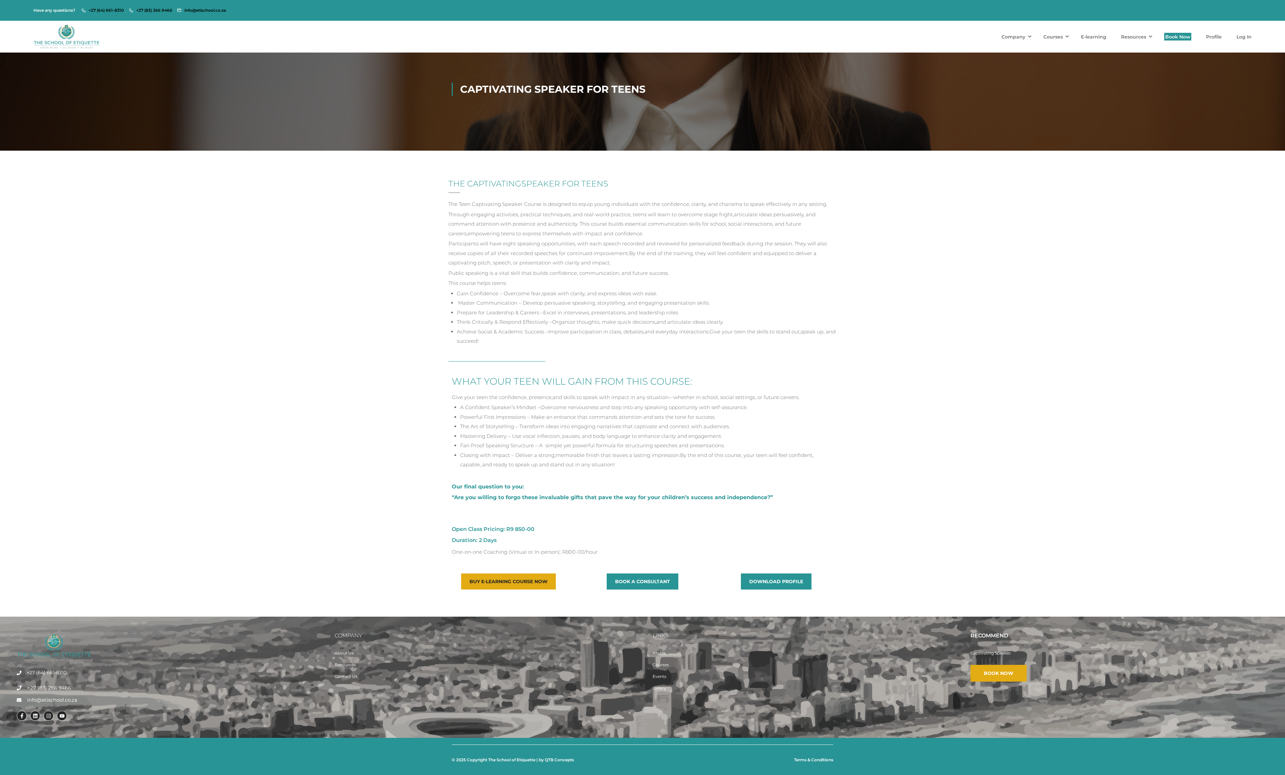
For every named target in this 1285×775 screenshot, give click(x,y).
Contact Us (346, 676)
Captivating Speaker (990, 652)
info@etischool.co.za (205, 10)
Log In (1244, 37)
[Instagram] (49, 716)
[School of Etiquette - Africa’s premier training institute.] (66, 36)
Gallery (659, 688)
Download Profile (776, 581)
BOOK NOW (998, 673)
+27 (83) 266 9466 (154, 10)
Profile (1214, 37)
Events (659, 676)
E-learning (1093, 37)
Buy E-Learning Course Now (508, 581)
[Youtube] (62, 716)
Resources (1133, 37)
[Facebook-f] (22, 716)
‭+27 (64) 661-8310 (106, 10)
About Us (344, 652)
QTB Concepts (559, 759)
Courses (1053, 37)
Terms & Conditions (813, 759)
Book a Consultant (642, 581)
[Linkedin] (35, 716)
